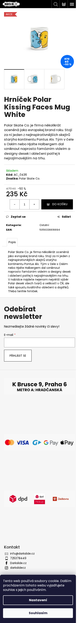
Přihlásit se (18, 356)
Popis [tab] (12, 242)
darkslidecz (18, 568)
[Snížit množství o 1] (15, 204)
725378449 (18, 558)
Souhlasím (38, 613)
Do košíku (59, 204)
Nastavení (38, 600)
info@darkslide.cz (22, 554)
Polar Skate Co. (29, 178)
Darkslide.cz (18, 563)
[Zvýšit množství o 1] (34, 204)
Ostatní (44, 225)
